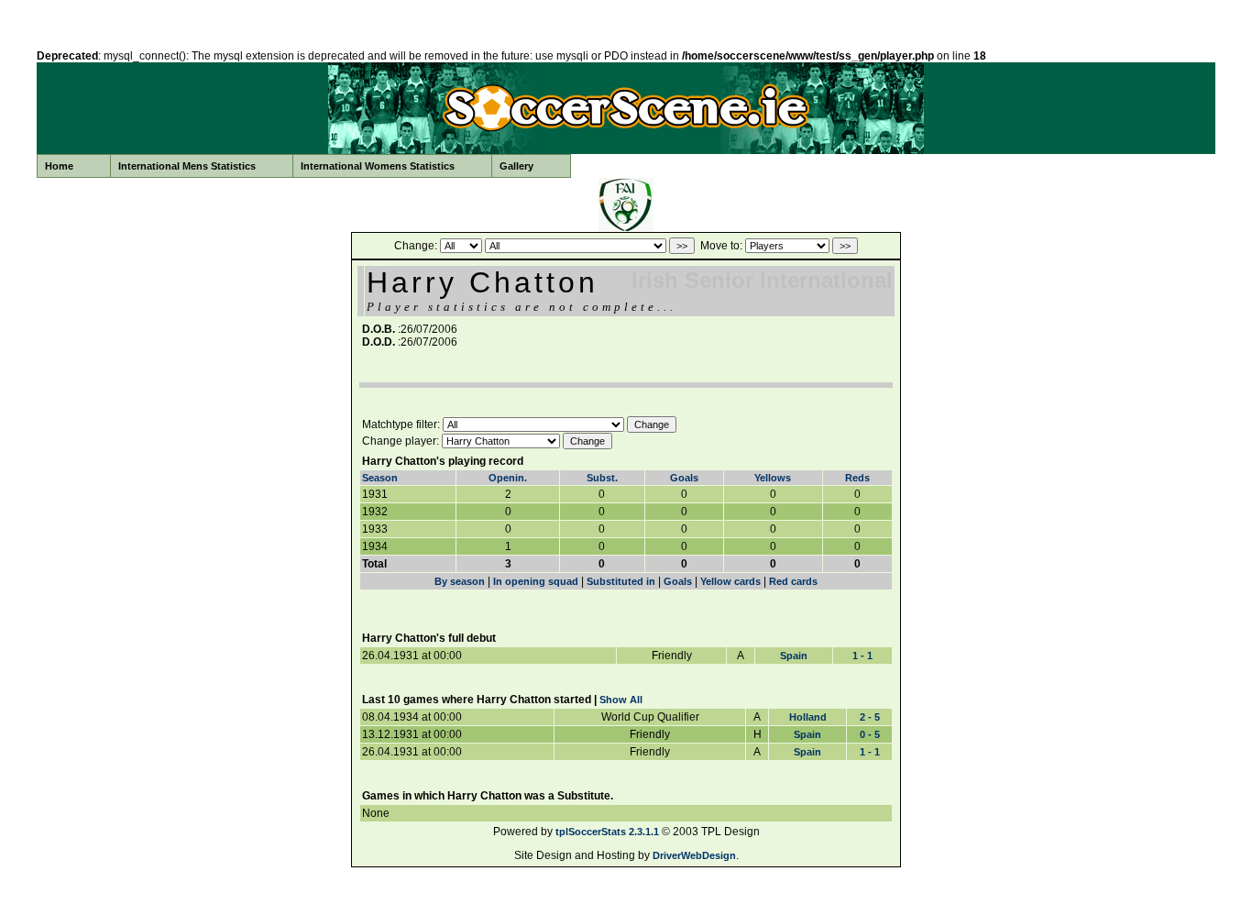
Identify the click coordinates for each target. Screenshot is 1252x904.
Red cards (793, 581)
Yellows (772, 477)
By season (459, 581)
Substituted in (621, 581)
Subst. (602, 477)
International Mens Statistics (187, 165)
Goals (684, 477)
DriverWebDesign (694, 855)
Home (59, 165)
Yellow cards (730, 581)
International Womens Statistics (378, 165)
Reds (857, 477)
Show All (620, 699)
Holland (808, 716)
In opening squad (535, 581)
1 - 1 (862, 655)
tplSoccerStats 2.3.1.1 (607, 831)
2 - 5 (870, 716)
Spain (793, 655)
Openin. (508, 477)
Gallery (516, 165)
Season (380, 477)
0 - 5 (870, 734)
